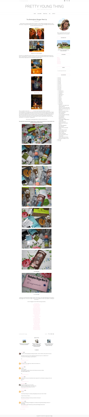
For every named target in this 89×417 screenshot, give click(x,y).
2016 (59, 86)
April (59, 100)
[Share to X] (50, 334)
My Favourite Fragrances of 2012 (64, 138)
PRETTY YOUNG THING (44, 6)
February (60, 102)
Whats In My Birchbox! (62, 112)
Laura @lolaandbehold (36, 322)
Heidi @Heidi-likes (36, 324)
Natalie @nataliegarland (36, 309)
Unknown (22, 362)
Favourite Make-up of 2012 (63, 129)
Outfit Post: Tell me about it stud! (64, 105)
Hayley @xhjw (37, 317)
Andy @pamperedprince (36, 327)
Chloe (22, 352)
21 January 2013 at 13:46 (25, 364)
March (60, 101)
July (59, 96)
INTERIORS (58, 59)
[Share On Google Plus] (53, 334)
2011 (59, 140)
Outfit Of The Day (61, 132)
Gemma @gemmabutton (36, 304)
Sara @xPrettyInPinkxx (36, 305)
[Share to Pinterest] (51, 334)
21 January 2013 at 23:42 (25, 381)
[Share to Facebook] (48, 334)
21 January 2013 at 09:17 (25, 360)
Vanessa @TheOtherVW (36, 328)
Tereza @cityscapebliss (36, 318)
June (59, 98)
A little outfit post (61, 126)
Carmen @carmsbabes (36, 307)
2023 (59, 77)
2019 (59, 82)
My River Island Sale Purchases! (63, 137)
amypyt (22, 366)
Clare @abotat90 (36, 303)
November (60, 92)
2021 (59, 80)
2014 (59, 88)
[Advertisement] (64, 149)
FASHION (58, 58)
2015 (59, 87)
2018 (59, 83)
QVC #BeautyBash (61, 115)
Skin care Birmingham (24, 405)
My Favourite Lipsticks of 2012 (63, 134)
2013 (59, 89)
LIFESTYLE (58, 60)
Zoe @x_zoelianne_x (37, 306)
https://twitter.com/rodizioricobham (36, 52)
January (60, 104)
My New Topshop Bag (62, 133)
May (59, 99)
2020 (59, 81)
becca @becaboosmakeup (37, 316)
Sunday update (61, 135)
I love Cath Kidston (61, 113)
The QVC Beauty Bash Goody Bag (64, 114)
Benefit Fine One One (62, 118)
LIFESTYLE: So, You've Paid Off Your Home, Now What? (63, 50)
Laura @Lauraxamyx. (36, 326)
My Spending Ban (61, 117)
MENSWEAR (59, 61)
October (60, 93)
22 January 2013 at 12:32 (25, 399)
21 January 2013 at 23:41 (25, 374)
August (60, 95)
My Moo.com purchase (62, 121)
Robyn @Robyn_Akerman (36, 308)
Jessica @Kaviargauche (36, 325)
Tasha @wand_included (36, 329)
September (60, 94)
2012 (59, 139)
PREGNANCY (59, 63)
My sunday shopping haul (62, 125)
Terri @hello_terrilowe (36, 321)
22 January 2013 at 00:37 (25, 388)
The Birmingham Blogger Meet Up (64, 119)
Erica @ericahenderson (36, 320)
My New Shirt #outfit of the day (63, 111)
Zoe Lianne (23, 383)
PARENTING (59, 62)
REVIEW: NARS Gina (62, 106)
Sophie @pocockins (37, 323)
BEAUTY (58, 57)
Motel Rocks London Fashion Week (64, 107)
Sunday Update (61, 120)
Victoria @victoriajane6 (36, 319)
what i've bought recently (62, 131)
